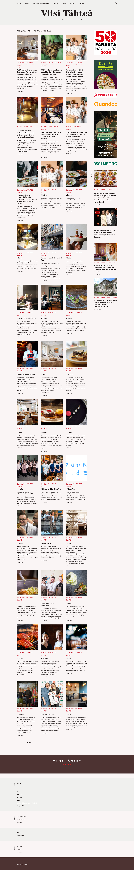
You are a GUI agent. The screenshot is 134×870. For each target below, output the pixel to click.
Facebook (19, 846)
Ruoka (57, 64)
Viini (114, 262)
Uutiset (27, 3)
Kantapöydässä (21, 819)
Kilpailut (43, 64)
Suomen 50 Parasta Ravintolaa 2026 (27, 803)
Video (64, 3)
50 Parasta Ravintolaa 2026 (41, 3)
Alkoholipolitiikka (21, 816)
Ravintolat (81, 3)
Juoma (18, 792)
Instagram (19, 852)
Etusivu (19, 3)
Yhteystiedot (20, 806)
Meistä (18, 800)
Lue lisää (20, 91)
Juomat (72, 3)
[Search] (115, 3)
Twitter (19, 849)
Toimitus (19, 822)
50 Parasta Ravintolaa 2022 (25, 62)
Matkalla (68, 128)
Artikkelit (55, 3)
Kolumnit (108, 189)
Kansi (25, 64)
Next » (29, 743)
